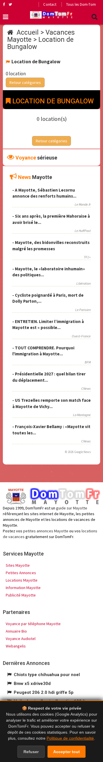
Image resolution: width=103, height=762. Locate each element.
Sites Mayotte (18, 565)
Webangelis (16, 646)
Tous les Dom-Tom (81, 4)
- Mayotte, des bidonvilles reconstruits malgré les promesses (51, 245)
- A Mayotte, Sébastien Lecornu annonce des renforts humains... (44, 193)
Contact (49, 4)
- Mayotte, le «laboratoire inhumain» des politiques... (48, 271)
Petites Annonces (21, 572)
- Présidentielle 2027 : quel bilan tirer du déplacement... (49, 377)
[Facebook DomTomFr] (4, 4)
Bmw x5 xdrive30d (32, 683)
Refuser (31, 751)
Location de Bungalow (40, 43)
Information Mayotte (23, 587)
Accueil (28, 32)
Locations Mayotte (21, 580)
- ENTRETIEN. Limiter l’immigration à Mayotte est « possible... (48, 324)
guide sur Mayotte (71, 508)
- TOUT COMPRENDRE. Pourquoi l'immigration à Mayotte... (43, 351)
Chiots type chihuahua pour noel (47, 674)
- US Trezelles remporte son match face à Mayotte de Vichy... (51, 403)
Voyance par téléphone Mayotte (33, 623)
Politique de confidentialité (70, 738)
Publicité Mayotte (21, 595)
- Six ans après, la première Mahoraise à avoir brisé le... (51, 219)
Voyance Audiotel (20, 638)
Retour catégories (25, 82)
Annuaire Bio (16, 631)
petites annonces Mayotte (45, 530)
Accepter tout (66, 751)
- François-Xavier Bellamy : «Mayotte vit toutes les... (51, 429)
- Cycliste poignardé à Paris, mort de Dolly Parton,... (48, 298)
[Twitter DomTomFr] (10, 4)
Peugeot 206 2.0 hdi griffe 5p (44, 692)
